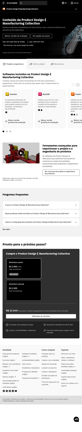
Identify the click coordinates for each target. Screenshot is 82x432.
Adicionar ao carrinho (41, 316)
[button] (41, 205)
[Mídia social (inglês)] (10, 391)
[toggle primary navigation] (5, 3)
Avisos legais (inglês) (61, 399)
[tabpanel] (41, 128)
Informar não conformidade (35, 399)
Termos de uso (49, 399)
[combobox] (33, 3)
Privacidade (6, 399)
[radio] (23, 269)
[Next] (77, 84)
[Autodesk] (12, 3)
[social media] (10, 391)
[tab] (13, 64)
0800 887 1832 (38, 42)
